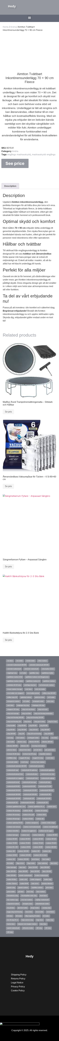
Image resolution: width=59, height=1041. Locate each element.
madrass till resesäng (13, 814)
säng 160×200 (45, 729)
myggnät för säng (38, 758)
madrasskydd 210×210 (13, 790)
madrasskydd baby (45, 782)
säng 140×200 (11, 733)
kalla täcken (35, 883)
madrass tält (39, 818)
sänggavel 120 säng (13, 709)
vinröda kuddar (30, 660)
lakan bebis (54, 863)
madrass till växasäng (13, 810)
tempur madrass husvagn (14, 689)
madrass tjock (52, 806)
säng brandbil (11, 725)
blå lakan (9, 916)
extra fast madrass (26, 899)
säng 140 (21, 733)
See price (14, 163)
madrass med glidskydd (50, 827)
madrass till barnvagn (13, 818)
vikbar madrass (42, 660)
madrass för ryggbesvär (29, 831)
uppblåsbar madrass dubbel (15, 681)
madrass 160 (35, 851)
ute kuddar (23, 673)
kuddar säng (47, 879)
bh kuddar (46, 916)
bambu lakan (11, 924)
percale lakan (38, 750)
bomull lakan (50, 912)
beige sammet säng (27, 920)
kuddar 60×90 (24, 883)
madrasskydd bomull (13, 782)
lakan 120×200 (47, 871)
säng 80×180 (43, 725)
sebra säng (50, 701)
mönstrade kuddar (12, 762)
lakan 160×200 (23, 871)
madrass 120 (11, 859)
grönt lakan (49, 887)
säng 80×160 (11, 729)
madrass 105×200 (23, 859)
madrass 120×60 (12, 855)
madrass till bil (41, 814)
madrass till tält (27, 810)
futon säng (30, 891)
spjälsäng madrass (26, 697)
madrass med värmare (13, 827)
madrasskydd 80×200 (29, 786)
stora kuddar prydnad (33, 693)
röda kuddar (10, 741)
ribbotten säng (22, 741)
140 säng (47, 928)
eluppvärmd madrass (13, 903)
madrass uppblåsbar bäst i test (16, 806)
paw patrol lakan (49, 750)
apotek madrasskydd (13, 928)
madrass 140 (46, 851)
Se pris (8, 412)
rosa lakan (54, 737)
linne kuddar (46, 859)
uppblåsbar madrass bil (33, 681)
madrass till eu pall (28, 814)
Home (6, 27)
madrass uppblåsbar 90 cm (36, 806)
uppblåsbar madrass (49, 681)
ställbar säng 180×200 (49, 693)
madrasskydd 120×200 (43, 798)
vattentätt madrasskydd (14, 669)
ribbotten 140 (24, 746)
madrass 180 (11, 851)
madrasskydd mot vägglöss (15, 778)
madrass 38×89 (37, 847)
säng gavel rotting (39, 721)
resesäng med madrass (38, 746)
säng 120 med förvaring (34, 733)
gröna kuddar (11, 891)
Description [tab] (10, 186)
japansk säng (11, 887)
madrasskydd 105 (42, 802)
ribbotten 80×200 (34, 741)
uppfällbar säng (34, 673)
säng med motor (42, 709)
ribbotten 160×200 (12, 746)
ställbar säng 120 (12, 697)
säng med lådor (26, 713)
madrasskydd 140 (29, 798)
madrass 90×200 (52, 835)
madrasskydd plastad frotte (15, 774)
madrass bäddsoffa (38, 835)
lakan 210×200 (33, 867)
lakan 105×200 (11, 875)
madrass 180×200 (51, 847)
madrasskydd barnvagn (29, 782)
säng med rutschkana (28, 709)
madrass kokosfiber (13, 831)
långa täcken (20, 863)
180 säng (39, 928)
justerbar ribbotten (47, 883)
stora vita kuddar (40, 689)
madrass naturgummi (32, 822)
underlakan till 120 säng (14, 685)
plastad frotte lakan (24, 750)
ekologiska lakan (27, 903)
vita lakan (10, 660)
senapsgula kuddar (38, 701)
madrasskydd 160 (45, 794)
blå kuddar (19, 916)
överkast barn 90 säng (29, 754)
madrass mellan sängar (48, 822)
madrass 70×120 (51, 843)
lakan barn (22, 867)
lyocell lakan (35, 859)
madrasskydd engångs (43, 154)
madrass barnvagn (12, 835)
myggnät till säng (24, 758)
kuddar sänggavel (36, 879)
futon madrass (41, 891)
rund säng (10, 737)
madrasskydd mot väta (47, 774)
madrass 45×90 (25, 847)
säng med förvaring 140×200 (15, 717)
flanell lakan (43, 895)
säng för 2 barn (52, 721)
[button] (29, 17)
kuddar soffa (23, 879)
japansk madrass (23, 887)
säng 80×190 (32, 725)
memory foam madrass (38, 762)
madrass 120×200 (25, 855)
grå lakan (20, 891)
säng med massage (13, 713)
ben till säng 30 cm (12, 920)
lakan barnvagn (11, 867)
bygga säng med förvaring (14, 912)
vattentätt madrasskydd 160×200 (39, 665)
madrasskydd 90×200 (13, 786)
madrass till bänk (28, 818)
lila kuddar (10, 863)
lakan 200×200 (45, 867)
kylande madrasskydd (25, 875)
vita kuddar (19, 660)
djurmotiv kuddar (22, 908)
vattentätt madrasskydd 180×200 (16, 665)
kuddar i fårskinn (12, 883)
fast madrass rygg (12, 899)
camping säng (46, 908)
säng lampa (27, 721)
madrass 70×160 (25, 843)
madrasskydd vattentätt (36, 766)
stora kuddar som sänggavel (15, 693)
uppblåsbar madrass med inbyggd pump (37, 677)
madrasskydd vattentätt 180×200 (16, 766)
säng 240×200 (22, 729)
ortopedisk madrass (45, 754)
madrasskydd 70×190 (45, 786)
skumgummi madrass (13, 701)
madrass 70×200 (12, 843)
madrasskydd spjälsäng (47, 770)
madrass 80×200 (25, 839)
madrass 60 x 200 (12, 847)
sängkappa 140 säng (38, 705)
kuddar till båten (11, 879)
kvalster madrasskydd (41, 875)
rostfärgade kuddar (33, 737)
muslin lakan (50, 758)
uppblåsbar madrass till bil (14, 677)
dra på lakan (10, 908)
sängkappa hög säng (23, 705)
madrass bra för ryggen (46, 831)
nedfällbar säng (11, 758)
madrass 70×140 (38, 843)
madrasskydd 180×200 (13, 794)
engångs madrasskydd (19, 154)
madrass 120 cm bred (40, 855)
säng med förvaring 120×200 (35, 717)
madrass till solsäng (41, 810)
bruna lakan (29, 912)
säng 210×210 (34, 729)
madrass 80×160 (38, 839)
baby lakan (43, 924)
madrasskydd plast (31, 774)
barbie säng (50, 920)
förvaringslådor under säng (28, 895)
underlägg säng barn (30, 685)
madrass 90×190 (12, 839)
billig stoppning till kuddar (32, 916)
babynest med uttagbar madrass (27, 924)
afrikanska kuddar (28, 928)
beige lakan (39, 920)
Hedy (12, 6)
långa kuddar (31, 863)
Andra (13, 27)
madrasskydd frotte (32, 778)
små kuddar (51, 697)
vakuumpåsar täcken (48, 669)
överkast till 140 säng (13, 754)
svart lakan (28, 689)
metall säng (24, 762)
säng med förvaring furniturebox (43, 713)
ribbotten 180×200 (47, 741)
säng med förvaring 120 (14, 721)
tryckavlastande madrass (46, 685)
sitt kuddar (26, 701)
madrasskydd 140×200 (13, 798)
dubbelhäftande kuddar (42, 903)
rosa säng (45, 737)
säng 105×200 (49, 733)
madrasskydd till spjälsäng (29, 770)
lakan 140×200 (35, 871)
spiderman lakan (39, 697)
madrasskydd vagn (12, 770)
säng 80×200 (22, 725)
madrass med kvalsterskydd (32, 827)
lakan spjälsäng (42, 863)
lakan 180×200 (11, 871)
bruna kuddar (39, 912)
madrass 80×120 (51, 839)
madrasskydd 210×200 (30, 790)
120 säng (9, 932)
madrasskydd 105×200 (27, 802)
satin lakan (10, 705)
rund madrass (20, 737)
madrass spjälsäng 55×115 (14, 822)
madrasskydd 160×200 (30, 794)
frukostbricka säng (12, 895)
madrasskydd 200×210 (46, 790)
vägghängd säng (12, 673)
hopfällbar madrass (37, 887)
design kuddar (35, 908)
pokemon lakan (11, 750)
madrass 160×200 (23, 851)
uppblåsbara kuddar (47, 673)
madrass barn (25, 835)
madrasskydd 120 (12, 802)
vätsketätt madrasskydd (31, 669)
